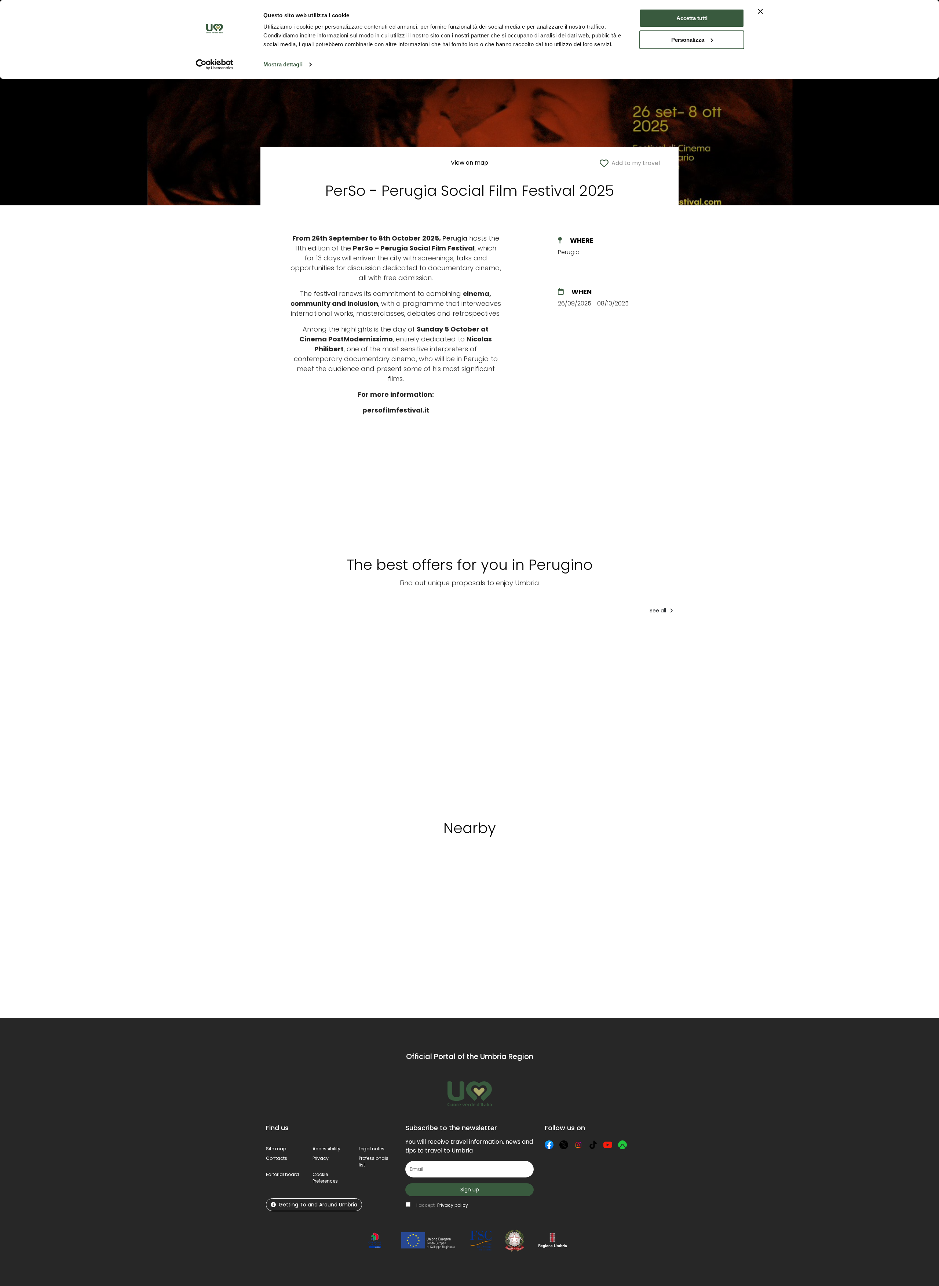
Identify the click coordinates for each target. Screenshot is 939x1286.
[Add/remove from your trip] (318, 634)
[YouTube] (607, 1144)
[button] (325, 1177)
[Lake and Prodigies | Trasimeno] (295, 714)
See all (659, 610)
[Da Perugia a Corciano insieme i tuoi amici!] (775, 714)
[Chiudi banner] (760, 11)
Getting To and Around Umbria (318, 1204)
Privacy (321, 1158)
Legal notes (371, 1149)
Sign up (469, 1189)
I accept (442, 1205)
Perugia (454, 238)
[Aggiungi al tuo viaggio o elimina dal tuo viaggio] (317, 876)
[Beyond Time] (493, 714)
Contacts (276, 1158)
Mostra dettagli (283, 64)
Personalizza (687, 40)
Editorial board (282, 1174)
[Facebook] (549, 1144)
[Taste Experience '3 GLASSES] (642, 714)
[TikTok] (593, 1144)
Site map (276, 1149)
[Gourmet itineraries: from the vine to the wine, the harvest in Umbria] (709, 714)
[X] (563, 1144)
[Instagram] (578, 1144)
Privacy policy (452, 1205)
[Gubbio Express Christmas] (362, 714)
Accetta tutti (692, 18)
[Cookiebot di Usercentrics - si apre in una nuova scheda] (215, 64)
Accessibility (326, 1149)
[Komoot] (622, 1144)
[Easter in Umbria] (427, 714)
